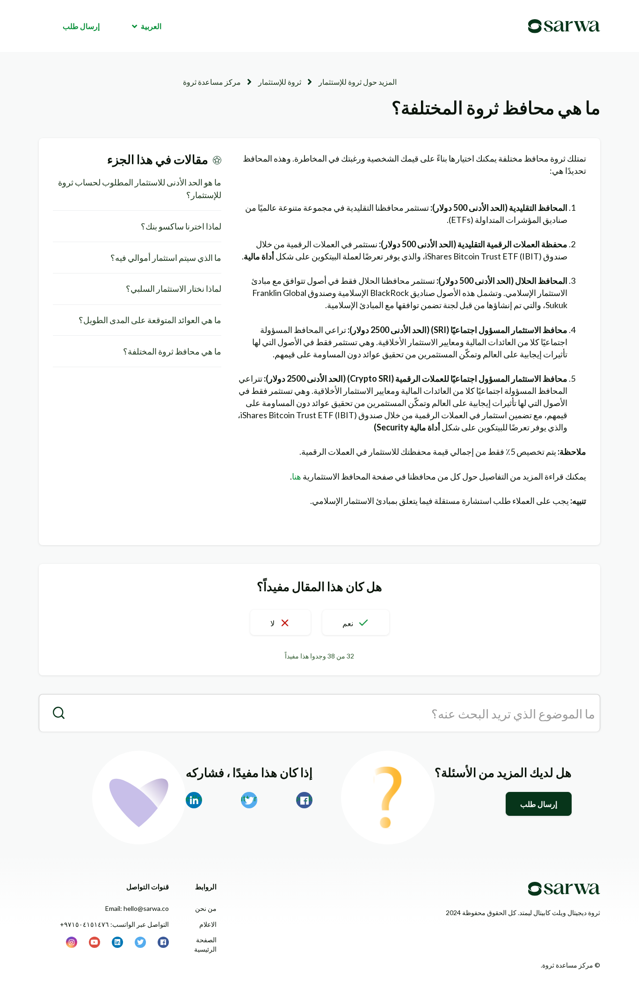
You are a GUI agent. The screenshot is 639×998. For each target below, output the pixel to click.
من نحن (206, 908)
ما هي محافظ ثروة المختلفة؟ (172, 351)
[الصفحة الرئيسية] (564, 26)
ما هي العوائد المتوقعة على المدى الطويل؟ (150, 320)
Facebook (304, 798)
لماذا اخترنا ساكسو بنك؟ (181, 226)
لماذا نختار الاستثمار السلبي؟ (173, 288)
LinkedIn (194, 798)
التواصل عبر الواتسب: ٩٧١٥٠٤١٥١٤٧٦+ (114, 924)
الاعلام (208, 924)
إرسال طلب (81, 26)
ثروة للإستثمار (279, 81)
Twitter (249, 798)
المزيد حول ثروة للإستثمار (358, 81)
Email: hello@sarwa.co (137, 908)
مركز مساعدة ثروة (212, 81)
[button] (355, 622)
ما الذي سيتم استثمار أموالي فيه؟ (165, 257)
